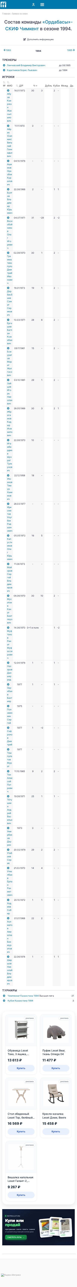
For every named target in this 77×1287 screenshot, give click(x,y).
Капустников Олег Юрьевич (9, 549)
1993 (8, 50)
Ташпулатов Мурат (9, 759)
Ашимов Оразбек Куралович (9, 174)
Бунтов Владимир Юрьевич (9, 202)
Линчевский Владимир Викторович (26, 65)
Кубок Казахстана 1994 (20, 1000)
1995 (70, 50)
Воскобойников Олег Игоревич (9, 234)
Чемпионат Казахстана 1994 (23, 995)
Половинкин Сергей (9, 716)
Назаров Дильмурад (9, 673)
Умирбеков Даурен (9, 838)
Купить (21, 1068)
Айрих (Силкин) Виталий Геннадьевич (9, 142)
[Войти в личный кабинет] (33, 4)
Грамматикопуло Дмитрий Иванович (9, 269)
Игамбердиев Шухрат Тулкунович (9, 457)
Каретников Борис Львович (22, 70)
